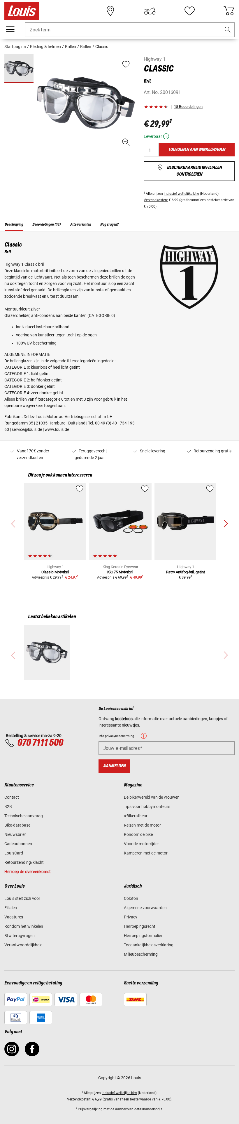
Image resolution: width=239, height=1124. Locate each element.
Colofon (131, 898)
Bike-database (17, 825)
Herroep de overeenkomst (27, 871)
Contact (11, 797)
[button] (227, 29)
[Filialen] (110, 11)
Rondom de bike (138, 834)
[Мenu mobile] (10, 29)
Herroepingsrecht (139, 926)
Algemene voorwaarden (145, 907)
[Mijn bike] (150, 11)
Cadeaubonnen (18, 843)
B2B (8, 806)
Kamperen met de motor (146, 853)
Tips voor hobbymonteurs (147, 806)
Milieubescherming (141, 954)
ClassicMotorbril (55, 572)
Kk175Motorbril (120, 572)
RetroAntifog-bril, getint (185, 572)
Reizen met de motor (142, 825)
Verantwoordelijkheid (23, 945)
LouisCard (13, 853)
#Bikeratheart (136, 815)
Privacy (130, 917)
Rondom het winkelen (23, 926)
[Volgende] (226, 524)
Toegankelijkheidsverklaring (148, 945)
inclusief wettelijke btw (181, 194)
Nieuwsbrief (15, 834)
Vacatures (13, 917)
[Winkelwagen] (229, 11)
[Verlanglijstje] (189, 11)
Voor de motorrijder (141, 843)
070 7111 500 (40, 743)
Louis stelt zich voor (22, 898)
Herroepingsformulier (143, 935)
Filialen (10, 907)
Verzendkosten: (156, 200)
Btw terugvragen (19, 935)
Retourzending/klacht (24, 862)
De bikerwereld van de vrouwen (152, 797)
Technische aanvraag (23, 815)
